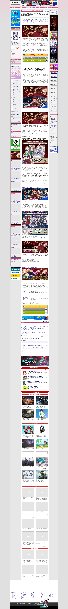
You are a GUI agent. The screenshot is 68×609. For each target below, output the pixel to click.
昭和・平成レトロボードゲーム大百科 (16, 106)
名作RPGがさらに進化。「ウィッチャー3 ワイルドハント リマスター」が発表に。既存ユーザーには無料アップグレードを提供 (54, 82)
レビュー (13, 593)
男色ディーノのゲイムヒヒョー (16, 90)
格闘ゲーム (50, 595)
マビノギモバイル (53, 128)
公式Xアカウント (15, 0)
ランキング (55, 0)
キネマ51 (14, 118)
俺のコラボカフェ (15, 104)
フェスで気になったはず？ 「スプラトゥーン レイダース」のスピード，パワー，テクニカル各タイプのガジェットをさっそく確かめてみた (15, 212)
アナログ (46, 7)
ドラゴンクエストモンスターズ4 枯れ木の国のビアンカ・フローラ (54, 125)
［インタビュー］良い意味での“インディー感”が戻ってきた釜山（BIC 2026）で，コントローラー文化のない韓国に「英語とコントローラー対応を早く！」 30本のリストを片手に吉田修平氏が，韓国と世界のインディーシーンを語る (15, 245)
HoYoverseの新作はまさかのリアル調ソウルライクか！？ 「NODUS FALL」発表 (54, 90)
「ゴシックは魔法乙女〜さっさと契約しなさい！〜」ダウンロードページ (35, 58)
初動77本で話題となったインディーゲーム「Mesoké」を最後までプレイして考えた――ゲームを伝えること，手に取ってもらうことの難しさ (15, 223)
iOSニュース (32, 593)
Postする (44, 11)
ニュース (13, 53)
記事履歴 (52, 0)
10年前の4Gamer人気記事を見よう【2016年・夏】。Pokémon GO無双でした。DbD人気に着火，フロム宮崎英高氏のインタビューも (15, 179)
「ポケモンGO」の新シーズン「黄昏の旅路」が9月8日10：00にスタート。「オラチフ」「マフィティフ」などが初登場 (28, 407)
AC (43, 7)
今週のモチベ (15, 83)
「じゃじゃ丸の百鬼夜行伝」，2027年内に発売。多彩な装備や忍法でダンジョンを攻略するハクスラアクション (54, 98)
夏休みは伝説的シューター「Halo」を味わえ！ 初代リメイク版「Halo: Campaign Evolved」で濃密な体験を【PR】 (41, 480)
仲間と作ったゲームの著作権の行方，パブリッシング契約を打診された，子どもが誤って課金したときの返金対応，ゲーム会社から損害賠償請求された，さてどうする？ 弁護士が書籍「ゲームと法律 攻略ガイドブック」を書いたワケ (28, 481)
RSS (11, 0)
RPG (29, 347)
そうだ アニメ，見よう (16, 99)
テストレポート (42, 594)
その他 (50, 599)
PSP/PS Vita (50, 582)
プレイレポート (14, 594)
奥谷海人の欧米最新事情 (16, 80)
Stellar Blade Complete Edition (54, 143)
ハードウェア (39, 7)
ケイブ (13, 41)
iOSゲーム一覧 (33, 599)
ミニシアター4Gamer (15, 111)
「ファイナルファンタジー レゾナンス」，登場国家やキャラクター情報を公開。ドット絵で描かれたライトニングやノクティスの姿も (54, 110)
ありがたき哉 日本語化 (16, 114)
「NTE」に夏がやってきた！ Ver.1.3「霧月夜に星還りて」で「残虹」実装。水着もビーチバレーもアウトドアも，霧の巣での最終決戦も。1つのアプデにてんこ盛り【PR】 (41, 467)
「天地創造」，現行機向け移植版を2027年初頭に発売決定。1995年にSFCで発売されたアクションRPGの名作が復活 (54, 94)
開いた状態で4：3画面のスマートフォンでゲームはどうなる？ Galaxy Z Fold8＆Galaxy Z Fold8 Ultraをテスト (41, 543)
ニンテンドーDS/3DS (24, 592)
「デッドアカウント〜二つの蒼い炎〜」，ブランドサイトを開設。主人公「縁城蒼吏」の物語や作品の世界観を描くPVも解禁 (41, 407)
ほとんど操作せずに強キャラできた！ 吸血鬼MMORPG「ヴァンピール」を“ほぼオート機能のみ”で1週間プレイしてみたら (15, 201)
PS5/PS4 (21, 7)
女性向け (32, 7)
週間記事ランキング (14, 124)
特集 (13, 54)
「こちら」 (38, 604)
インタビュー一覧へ (44, 578)
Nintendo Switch (14, 136)
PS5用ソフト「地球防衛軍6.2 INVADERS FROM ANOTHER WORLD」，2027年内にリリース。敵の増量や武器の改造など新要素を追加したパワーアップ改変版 (54, 78)
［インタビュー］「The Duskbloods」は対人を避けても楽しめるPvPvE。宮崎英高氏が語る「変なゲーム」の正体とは (41, 576)
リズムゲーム (51, 598)
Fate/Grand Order (53, 119)
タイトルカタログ (14, 598)
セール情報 (32, 596)
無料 (42, 347)
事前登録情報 (32, 595)
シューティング (25, 347)
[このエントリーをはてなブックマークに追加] (48, 321)
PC (14, 7)
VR (35, 7)
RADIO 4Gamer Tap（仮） (16, 97)
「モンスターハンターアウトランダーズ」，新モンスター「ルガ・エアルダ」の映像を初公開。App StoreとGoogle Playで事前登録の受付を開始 (28, 419)
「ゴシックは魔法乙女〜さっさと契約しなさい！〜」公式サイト (35, 55)
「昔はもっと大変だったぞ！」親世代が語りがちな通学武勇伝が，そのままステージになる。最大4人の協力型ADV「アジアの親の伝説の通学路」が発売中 (28, 436)
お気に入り (48, 0)
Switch (25, 7)
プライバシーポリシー (15, 259)
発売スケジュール (14, 597)
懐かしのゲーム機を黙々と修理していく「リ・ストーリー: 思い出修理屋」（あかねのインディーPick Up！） (41, 512)
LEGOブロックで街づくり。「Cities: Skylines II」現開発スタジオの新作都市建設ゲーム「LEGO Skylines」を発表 (54, 86)
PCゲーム (13, 132)
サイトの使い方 (20, 0)
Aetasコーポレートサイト (15, 264)
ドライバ (13, 129)
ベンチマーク (42, 598)
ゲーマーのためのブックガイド (16, 101)
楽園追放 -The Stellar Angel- (54, 138)
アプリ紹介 (32, 597)
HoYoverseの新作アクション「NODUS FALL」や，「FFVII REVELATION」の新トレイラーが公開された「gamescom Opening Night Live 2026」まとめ (54, 106)
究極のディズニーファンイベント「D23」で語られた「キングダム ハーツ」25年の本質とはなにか (15, 256)
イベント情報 (51, 594)
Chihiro (25, 350)
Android (40, 20)
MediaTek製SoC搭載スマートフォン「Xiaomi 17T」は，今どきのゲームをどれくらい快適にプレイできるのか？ (41, 529)
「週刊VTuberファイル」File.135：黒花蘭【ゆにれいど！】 (28, 498)
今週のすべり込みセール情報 (16, 94)
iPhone (24, 345)
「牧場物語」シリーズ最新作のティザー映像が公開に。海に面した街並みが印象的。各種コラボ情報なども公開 (54, 102)
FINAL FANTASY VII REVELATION (54, 122)
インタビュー (14, 595)
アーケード (50, 592)
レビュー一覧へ (44, 546)
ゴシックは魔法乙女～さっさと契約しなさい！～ (17, 66)
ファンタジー (38, 347)
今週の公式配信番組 (15, 86)
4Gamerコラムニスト (15, 108)
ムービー (13, 596)
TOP (12, 7)
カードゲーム (51, 596)
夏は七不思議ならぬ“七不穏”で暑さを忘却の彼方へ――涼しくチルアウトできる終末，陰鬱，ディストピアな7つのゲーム (15, 190)
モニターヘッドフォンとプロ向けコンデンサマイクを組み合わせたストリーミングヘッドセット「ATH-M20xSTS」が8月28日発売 (41, 436)
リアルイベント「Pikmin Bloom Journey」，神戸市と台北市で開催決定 (41, 419)
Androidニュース (33, 594)
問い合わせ (24, 0)
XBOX (17, 7)
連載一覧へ (18, 121)
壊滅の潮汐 (52, 140)
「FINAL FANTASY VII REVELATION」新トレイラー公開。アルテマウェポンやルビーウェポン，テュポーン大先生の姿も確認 (54, 74)
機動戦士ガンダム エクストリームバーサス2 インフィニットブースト (54, 132)
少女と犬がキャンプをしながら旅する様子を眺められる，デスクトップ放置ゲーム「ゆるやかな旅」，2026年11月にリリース (41, 449)
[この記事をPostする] (42, 11)
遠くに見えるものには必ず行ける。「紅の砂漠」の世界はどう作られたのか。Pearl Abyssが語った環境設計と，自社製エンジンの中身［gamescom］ (28, 449)
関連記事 (45, 38)
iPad (45, 345)
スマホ (28, 7)
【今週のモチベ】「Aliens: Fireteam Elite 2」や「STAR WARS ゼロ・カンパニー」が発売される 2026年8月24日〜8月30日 (28, 512)
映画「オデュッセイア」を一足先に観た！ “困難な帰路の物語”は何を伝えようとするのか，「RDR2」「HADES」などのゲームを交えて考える (15, 168)
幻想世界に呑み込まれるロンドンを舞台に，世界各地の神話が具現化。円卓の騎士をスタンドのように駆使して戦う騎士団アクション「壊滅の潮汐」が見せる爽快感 (28, 543)
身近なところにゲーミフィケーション (16, 116)
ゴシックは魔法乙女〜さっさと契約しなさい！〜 (15, 38)
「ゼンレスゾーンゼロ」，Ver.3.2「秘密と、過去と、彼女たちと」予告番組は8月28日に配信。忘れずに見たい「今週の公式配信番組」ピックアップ (41, 498)
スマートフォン (32, 592)
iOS (38, 20)
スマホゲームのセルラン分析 (16, 92)
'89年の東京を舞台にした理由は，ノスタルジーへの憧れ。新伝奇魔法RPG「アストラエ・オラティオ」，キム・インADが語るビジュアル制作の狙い (15, 234)
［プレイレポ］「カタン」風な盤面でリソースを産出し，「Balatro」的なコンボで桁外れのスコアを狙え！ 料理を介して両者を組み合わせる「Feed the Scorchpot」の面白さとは (28, 529)
